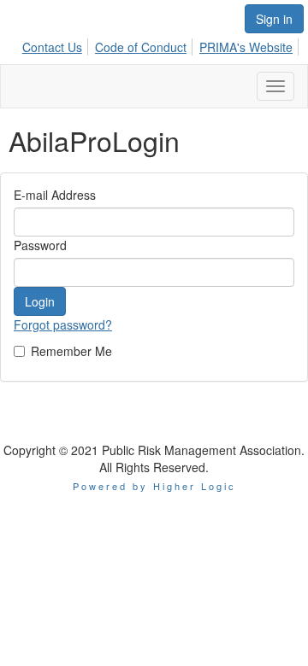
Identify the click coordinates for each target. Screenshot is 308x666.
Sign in (274, 18)
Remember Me (71, 350)
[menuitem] (57, 44)
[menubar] (162, 44)
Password (40, 245)
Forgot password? (63, 324)
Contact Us (52, 47)
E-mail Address (55, 194)
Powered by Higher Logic (154, 486)
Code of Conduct (141, 47)
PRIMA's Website (246, 47)
